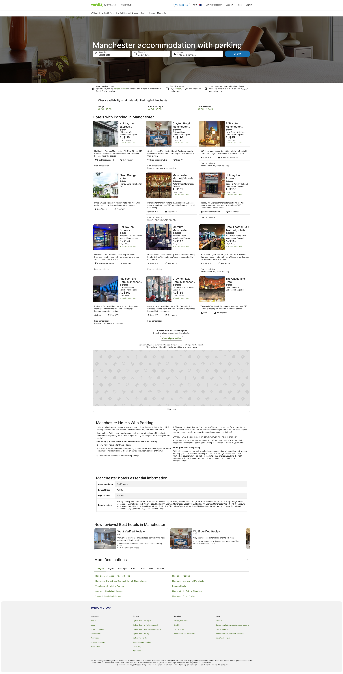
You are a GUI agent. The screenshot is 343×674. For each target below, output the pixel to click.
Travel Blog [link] (137, 646)
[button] (171, 559)
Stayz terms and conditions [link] (184, 634)
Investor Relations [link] (98, 642)
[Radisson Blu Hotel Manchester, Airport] (118, 301)
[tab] (100, 568)
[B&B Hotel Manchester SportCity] (224, 146)
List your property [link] (97, 629)
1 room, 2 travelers (186, 54)
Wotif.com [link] (94, 13)
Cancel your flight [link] (222, 629)
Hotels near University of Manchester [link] (188, 581)
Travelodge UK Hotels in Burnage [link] (109, 586)
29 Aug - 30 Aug (155, 109)
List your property (214, 5)
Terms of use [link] (179, 629)
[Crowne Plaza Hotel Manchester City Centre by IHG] (171, 301)
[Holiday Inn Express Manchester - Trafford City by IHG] (118, 146)
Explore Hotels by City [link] (141, 634)
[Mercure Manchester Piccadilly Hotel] (171, 249)
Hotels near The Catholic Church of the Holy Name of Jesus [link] (121, 581)
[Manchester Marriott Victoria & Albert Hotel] (171, 198)
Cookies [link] (177, 625)
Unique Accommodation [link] (142, 642)
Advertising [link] (95, 646)
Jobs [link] (93, 625)
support (178, 89)
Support (229, 5)
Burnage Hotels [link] (179, 586)
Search (237, 53)
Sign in (249, 5)
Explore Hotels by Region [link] (142, 621)
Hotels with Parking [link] (108, 13)
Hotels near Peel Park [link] (181, 576)
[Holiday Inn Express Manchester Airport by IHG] (118, 249)
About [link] (93, 621)
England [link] (135, 13)
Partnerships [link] (95, 634)
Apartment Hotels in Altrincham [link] (108, 591)
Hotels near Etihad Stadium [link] (184, 596)
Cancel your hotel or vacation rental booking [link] (232, 625)
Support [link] (219, 621)
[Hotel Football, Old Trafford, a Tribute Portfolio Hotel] (224, 249)
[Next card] (250, 539)
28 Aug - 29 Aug (105, 109)
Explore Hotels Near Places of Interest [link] (147, 629)
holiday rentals (120, 89)
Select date (104, 54)
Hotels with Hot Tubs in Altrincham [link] (187, 591)
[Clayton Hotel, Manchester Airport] (171, 146)
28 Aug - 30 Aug (205, 109)
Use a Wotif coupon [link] (223, 638)
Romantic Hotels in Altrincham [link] (108, 596)
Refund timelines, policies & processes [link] (230, 634)
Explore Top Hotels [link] (140, 638)
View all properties (171, 338)
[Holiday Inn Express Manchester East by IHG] (224, 198)
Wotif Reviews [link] (138, 651)
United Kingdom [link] (124, 13)
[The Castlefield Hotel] (224, 301)
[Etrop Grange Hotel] (118, 198)
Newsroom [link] (95, 638)
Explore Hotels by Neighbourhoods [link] (145, 625)
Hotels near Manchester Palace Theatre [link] (112, 576)
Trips (239, 5)
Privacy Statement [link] (181, 621)
